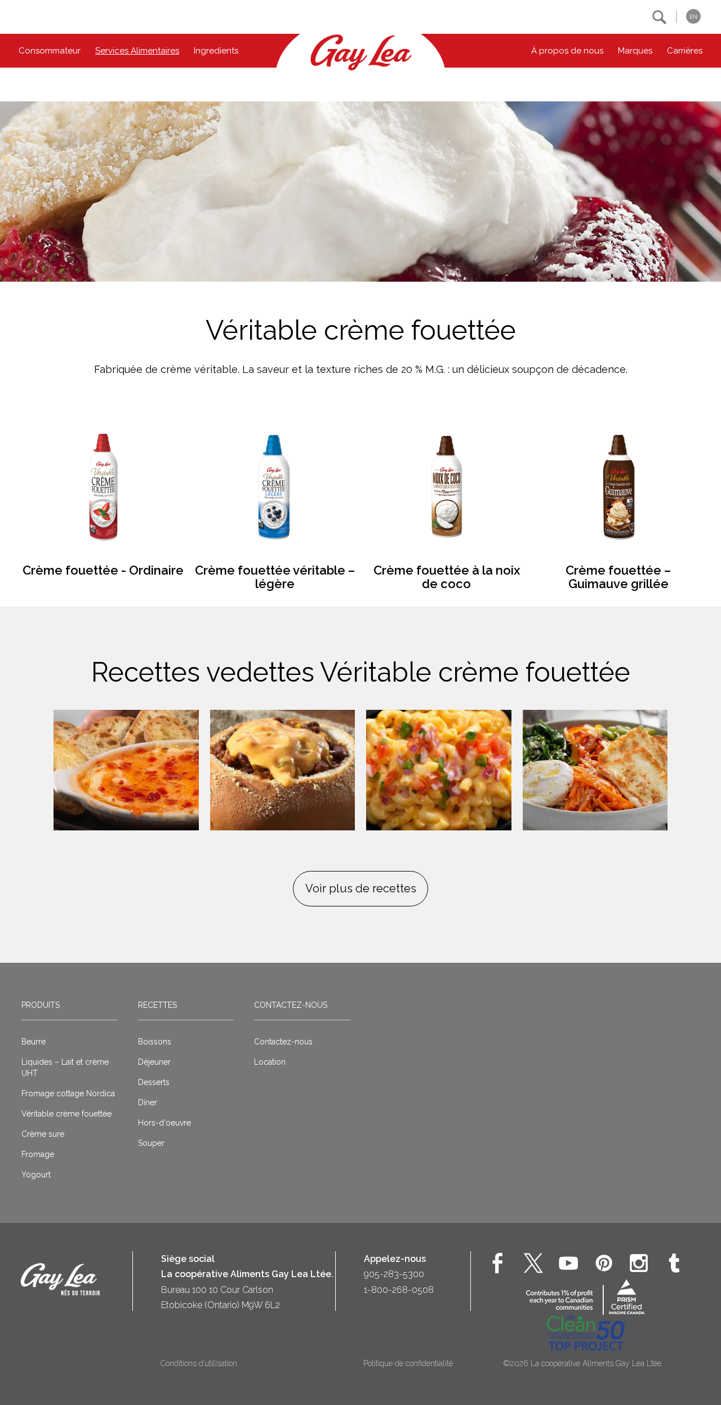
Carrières (684, 51)
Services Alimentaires (137, 51)
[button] (659, 17)
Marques (635, 51)
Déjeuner (154, 1061)
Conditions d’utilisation (199, 1363)
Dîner (147, 1102)
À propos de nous (567, 51)
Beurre (33, 1041)
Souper (151, 1143)
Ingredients (216, 51)
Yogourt (36, 1174)
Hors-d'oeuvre (164, 1122)
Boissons (154, 1041)
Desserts (154, 1082)
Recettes (157, 1005)
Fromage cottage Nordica (68, 1093)
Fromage (37, 1154)
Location (270, 1061)
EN (693, 17)
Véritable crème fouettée (66, 1113)
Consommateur (50, 51)
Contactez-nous (290, 1005)
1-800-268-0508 (399, 1289)
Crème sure (42, 1134)
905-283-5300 (394, 1274)
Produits (40, 1005)
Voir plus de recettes (360, 888)
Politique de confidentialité (408, 1363)
